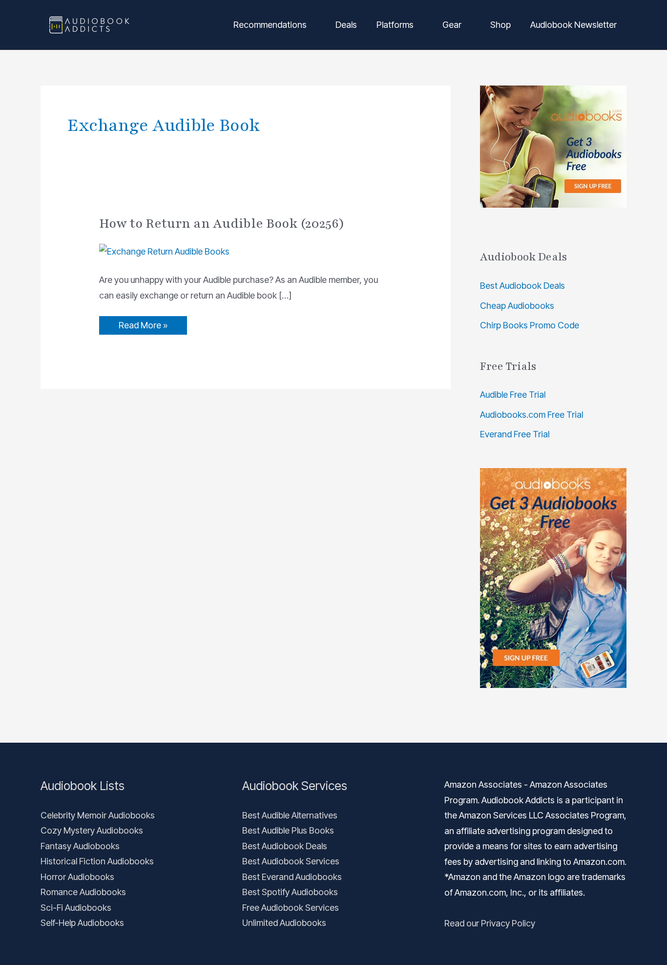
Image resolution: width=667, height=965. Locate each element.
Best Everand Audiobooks (292, 877)
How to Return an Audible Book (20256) (222, 223)
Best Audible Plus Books (288, 830)
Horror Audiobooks (77, 877)
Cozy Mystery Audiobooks (92, 830)
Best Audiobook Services (290, 861)
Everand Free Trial (514, 434)
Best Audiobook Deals (522, 285)
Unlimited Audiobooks (284, 923)
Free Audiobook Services (290, 907)
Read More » (142, 323)
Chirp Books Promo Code (529, 325)
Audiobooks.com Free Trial (531, 414)
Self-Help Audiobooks (82, 923)
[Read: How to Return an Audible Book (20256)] (164, 251)
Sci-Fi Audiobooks (76, 907)
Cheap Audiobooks (517, 305)
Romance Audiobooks (83, 892)
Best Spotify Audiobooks (290, 892)
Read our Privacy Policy (489, 923)
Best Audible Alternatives (289, 815)
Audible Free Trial (512, 394)
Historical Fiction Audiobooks (97, 861)
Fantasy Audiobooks (80, 846)
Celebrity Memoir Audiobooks (98, 815)
